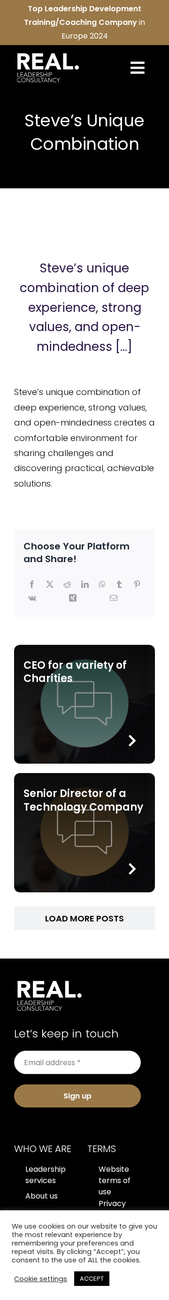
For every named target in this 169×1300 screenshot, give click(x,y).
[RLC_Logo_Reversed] (48, 54)
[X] (49, 585)
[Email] (113, 598)
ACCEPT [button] (92, 1278)
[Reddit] (67, 585)
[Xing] (72, 598)
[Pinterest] (137, 585)
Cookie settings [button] (40, 1279)
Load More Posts (84, 918)
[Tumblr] (119, 585)
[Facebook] (31, 585)
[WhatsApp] (102, 585)
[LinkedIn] (85, 585)
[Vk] (32, 598)
